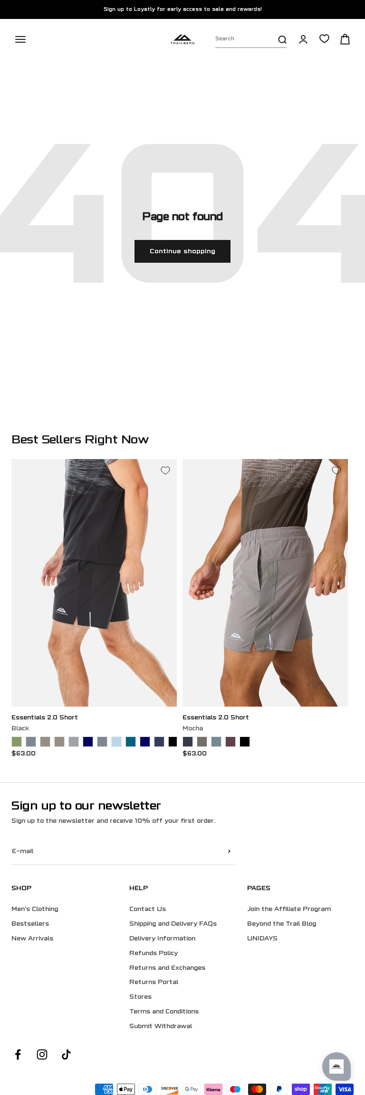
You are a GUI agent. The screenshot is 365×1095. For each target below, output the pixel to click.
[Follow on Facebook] (17, 1054)
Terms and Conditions (164, 1012)
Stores (140, 997)
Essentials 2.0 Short (44, 718)
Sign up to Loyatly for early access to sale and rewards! (183, 9)
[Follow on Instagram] (42, 1054)
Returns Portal (153, 982)
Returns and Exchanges (167, 968)
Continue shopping (182, 251)
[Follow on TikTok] (66, 1054)
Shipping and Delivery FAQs (173, 924)
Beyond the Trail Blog (281, 924)
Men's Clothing (34, 909)
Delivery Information (162, 939)
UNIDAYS (262, 939)
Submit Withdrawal (160, 1026)
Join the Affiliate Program (289, 909)
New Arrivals (32, 939)
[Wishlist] (324, 38)
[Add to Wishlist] (165, 470)
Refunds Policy (153, 953)
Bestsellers (30, 924)
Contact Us (147, 909)
